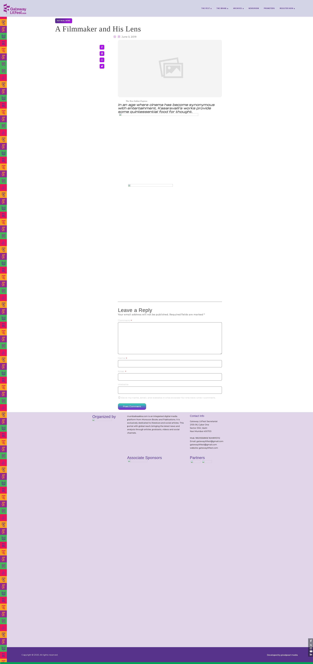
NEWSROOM (254, 8)
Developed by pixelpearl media (282, 655)
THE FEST (205, 8)
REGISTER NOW (286, 8)
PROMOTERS (269, 8)
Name (122, 358)
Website (123, 384)
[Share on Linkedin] (102, 53)
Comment (125, 320)
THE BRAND (221, 8)
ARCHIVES (237, 8)
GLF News (61, 20)
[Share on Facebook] (102, 47)
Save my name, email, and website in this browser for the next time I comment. (168, 397)
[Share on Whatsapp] (102, 60)
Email (122, 371)
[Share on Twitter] (102, 66)
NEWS (68, 20)
